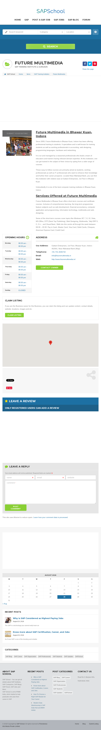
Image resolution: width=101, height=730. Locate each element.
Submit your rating (17, 133)
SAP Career (18, 656)
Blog (84, 724)
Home (18, 20)
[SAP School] (50, 10)
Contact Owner (49, 268)
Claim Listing (14, 315)
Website (70, 477)
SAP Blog (73, 20)
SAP (27, 20)
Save (10, 388)
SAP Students (57, 656)
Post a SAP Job (41, 20)
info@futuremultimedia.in (61, 256)
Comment (11, 483)
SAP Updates (68, 656)
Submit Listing (94, 724)
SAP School (21, 724)
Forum (86, 20)
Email (39, 477)
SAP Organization (30, 656)
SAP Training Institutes (41, 74)
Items (28, 74)
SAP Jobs (59, 20)
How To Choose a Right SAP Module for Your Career (38, 696)
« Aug (4, 604)
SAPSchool (79, 656)
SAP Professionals (44, 656)
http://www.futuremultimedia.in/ (64, 259)
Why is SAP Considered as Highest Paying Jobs (39, 679)
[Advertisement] (50, 99)
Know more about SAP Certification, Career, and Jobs (39, 688)
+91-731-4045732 (59, 252)
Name (9, 477)
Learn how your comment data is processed (50, 517)
